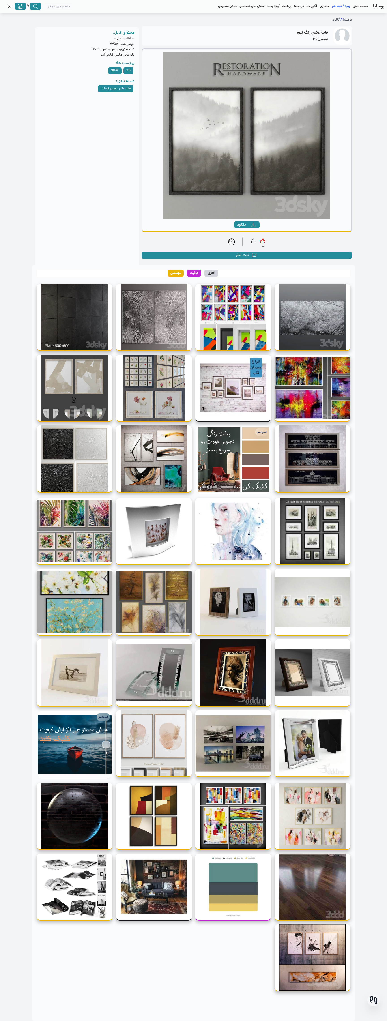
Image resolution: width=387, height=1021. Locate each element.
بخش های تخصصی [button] (251, 6)
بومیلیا (347, 20)
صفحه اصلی (360, 6)
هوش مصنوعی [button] (227, 6)
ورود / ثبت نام (341, 6)
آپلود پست (273, 6)
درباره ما (299, 6)
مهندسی (175, 273)
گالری (336, 20)
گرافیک (194, 273)
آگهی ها (312, 6)
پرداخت (286, 6)
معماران (324, 6)
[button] (373, 1000)
